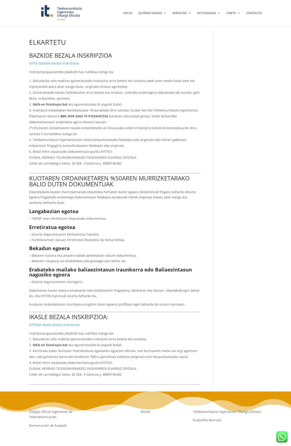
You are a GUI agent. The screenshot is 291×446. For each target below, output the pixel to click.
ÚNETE (231, 13)
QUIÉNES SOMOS (150, 13)
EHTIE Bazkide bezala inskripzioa (54, 63)
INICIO (127, 13)
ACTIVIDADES (206, 13)
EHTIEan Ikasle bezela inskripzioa (54, 325)
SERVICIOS (179, 13)
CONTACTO (254, 13)
